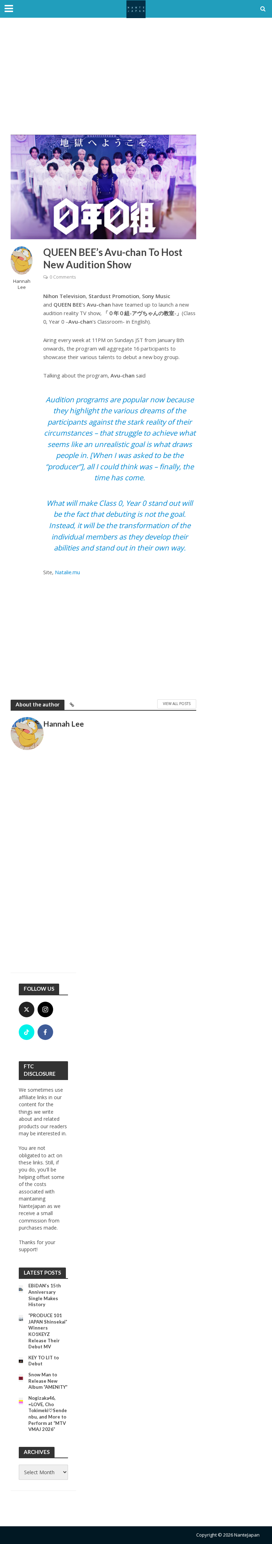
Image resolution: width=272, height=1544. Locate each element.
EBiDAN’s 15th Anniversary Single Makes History (44, 1295)
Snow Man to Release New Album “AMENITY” (48, 1381)
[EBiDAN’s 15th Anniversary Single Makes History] (21, 1288)
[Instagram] (45, 1009)
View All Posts (177, 703)
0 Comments (63, 277)
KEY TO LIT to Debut (43, 1361)
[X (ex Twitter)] (26, 1009)
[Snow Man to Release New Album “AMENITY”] (21, 1377)
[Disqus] (103, 865)
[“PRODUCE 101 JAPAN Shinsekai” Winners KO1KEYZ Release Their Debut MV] (21, 1318)
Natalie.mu (67, 572)
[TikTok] (26, 1032)
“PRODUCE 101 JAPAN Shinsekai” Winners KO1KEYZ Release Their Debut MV (47, 1331)
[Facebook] (45, 1032)
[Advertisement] (136, 81)
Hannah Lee (21, 284)
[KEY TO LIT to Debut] (21, 1360)
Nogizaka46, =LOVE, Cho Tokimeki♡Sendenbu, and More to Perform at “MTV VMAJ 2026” (47, 1413)
